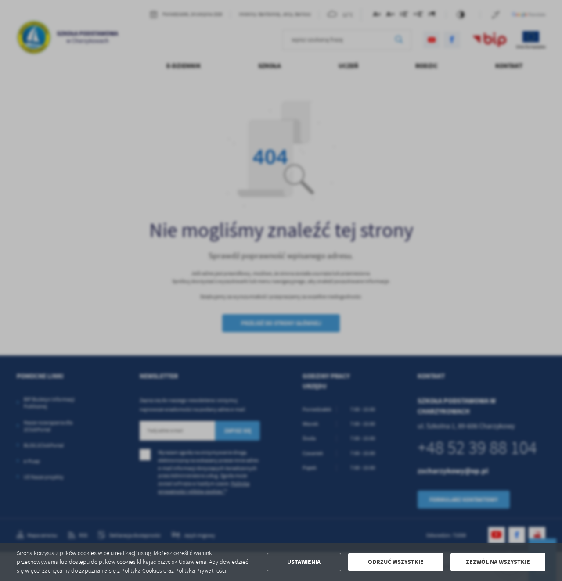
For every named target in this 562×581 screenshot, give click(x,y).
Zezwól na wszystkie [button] (498, 562)
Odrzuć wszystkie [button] (396, 562)
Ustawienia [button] (304, 562)
